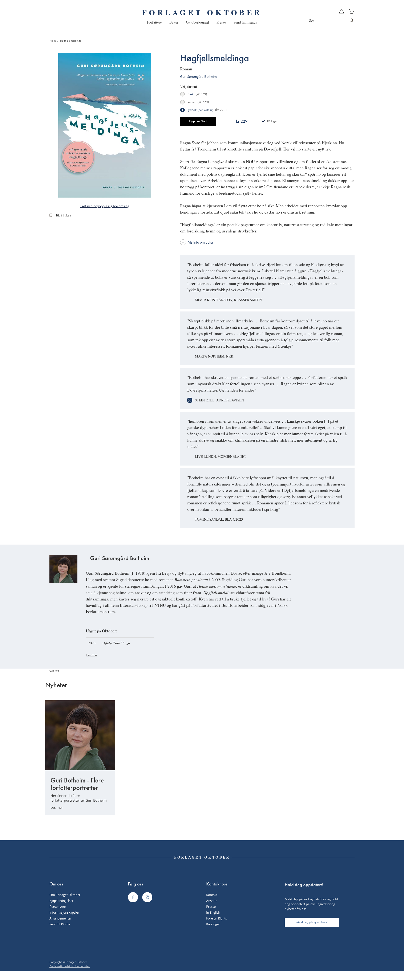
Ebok (197, 94)
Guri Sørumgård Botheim (198, 76)
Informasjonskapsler (64, 912)
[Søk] (352, 20)
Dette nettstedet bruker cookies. (69, 966)
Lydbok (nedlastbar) (206, 110)
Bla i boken (63, 215)
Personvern (57, 906)
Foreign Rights (216, 918)
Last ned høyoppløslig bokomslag (104, 206)
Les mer (91, 655)
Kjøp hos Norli (198, 121)
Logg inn (341, 11)
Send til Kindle (59, 924)
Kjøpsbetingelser (61, 900)
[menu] (202, 22)
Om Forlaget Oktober (64, 895)
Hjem (52, 40)
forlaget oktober (202, 12)
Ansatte (211, 900)
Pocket (198, 102)
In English (213, 912)
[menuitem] (154, 22)
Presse (211, 906)
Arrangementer (60, 918)
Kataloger (213, 924)
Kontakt (211, 895)
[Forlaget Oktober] (133, 897)
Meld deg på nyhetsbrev (311, 922)
